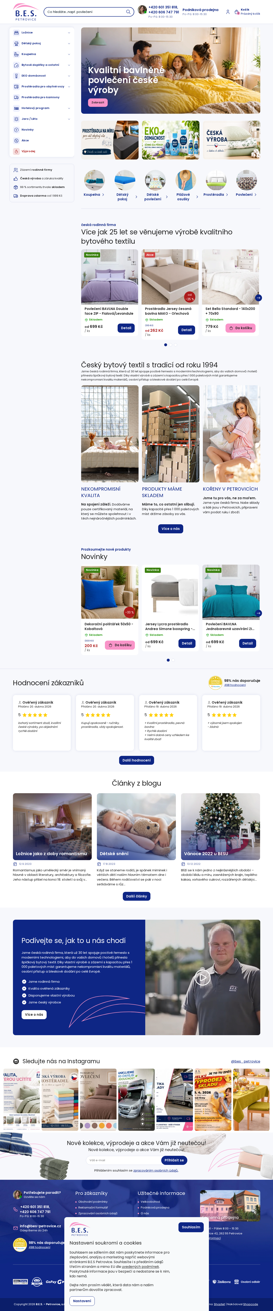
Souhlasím (191, 1227)
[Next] (258, 297)
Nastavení (82, 1301)
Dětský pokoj (31, 43)
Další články (136, 896)
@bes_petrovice (245, 1061)
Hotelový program (35, 108)
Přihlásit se (174, 1160)
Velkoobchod (150, 1202)
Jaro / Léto (30, 119)
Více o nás (171, 528)
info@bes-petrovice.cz (40, 1226)
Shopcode (250, 1304)
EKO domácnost (34, 76)
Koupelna (29, 54)
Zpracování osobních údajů (97, 1213)
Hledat (128, 12)
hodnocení (235, 685)
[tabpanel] (109, 292)
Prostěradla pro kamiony (41, 97)
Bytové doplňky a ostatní (40, 65)
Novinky (28, 130)
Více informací (210, 1238)
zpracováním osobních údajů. (155, 1170)
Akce (25, 140)
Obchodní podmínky (92, 1202)
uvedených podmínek (140, 1266)
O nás (145, 1213)
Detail (126, 328)
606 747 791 (168, 12)
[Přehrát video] (202, 977)
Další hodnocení (137, 760)
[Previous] (82, 297)
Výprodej (28, 151)
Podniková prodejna (200, 9)
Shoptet (219, 1304)
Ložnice (27, 32)
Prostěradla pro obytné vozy (43, 86)
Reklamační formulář (93, 1208)
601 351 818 (167, 7)
